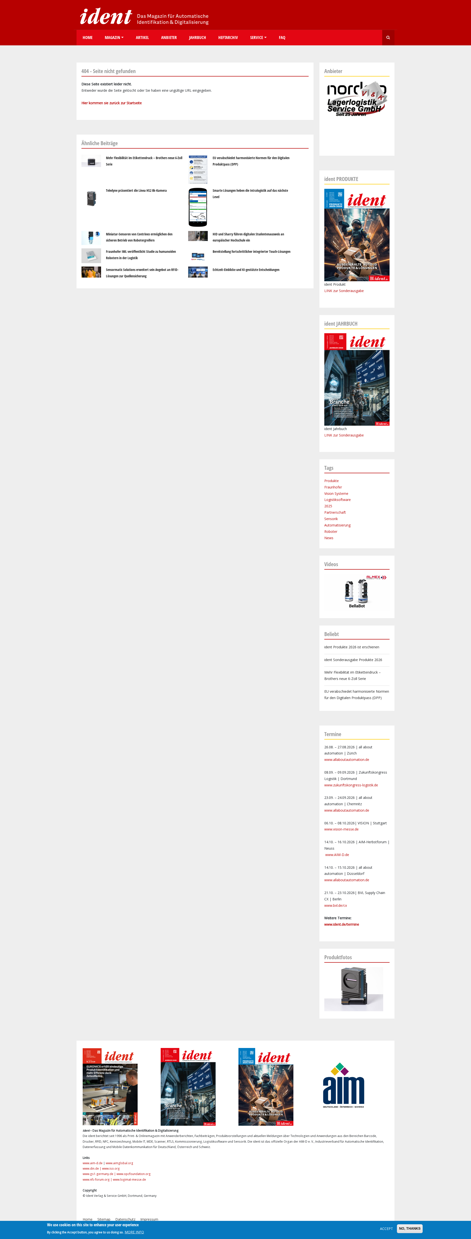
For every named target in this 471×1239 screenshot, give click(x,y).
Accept (386, 1228)
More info (134, 1232)
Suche (388, 37)
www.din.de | (92, 1168)
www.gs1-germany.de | (100, 1174)
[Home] (143, 15)
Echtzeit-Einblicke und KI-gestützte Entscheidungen (246, 269)
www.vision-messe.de (341, 829)
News (328, 538)
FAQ (282, 37)
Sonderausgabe (351, 435)
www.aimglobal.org (119, 1163)
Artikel (142, 37)
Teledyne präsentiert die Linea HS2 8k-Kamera (136, 190)
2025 (328, 506)
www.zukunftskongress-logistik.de (351, 785)
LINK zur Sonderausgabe (344, 290)
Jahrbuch (197, 37)
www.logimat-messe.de (129, 1179)
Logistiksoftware (337, 499)
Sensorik (331, 518)
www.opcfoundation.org (134, 1174)
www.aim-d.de (93, 1163)
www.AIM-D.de (337, 854)
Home (87, 37)
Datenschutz (125, 1219)
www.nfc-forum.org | (98, 1179)
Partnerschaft (335, 512)
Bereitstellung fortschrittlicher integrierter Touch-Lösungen (251, 251)
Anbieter (169, 37)
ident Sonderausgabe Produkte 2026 (353, 659)
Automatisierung (337, 525)
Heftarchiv (228, 37)
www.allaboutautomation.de (346, 759)
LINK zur (331, 435)
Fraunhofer (333, 487)
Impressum (149, 1219)
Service (256, 37)
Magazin (112, 37)
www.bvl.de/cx (335, 905)
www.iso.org (111, 1168)
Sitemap (103, 1219)
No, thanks (409, 1228)
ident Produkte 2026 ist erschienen (351, 647)
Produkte (331, 480)
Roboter (330, 531)
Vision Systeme (336, 493)
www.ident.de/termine (341, 924)
